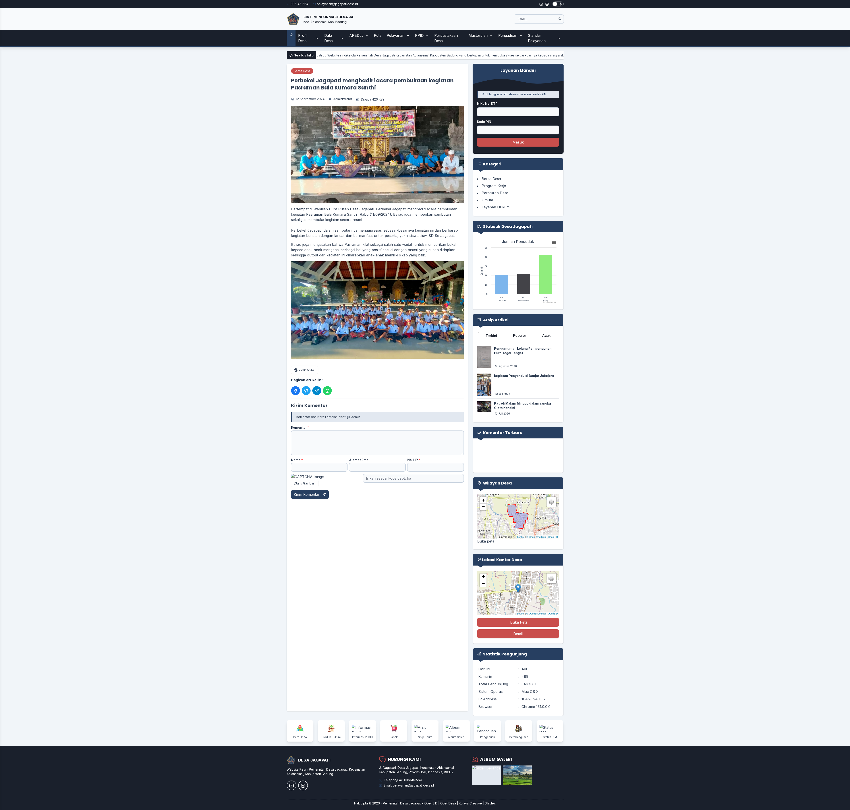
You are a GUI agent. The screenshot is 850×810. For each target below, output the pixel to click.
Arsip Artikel (495, 320)
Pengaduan (507, 35)
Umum (487, 200)
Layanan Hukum (496, 207)
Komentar (300, 427)
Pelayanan (395, 35)
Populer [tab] (519, 335)
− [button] (483, 507)
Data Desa (328, 38)
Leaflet (520, 537)
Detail (518, 634)
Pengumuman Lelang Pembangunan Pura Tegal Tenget (523, 351)
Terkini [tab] (491, 335)
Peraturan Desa (495, 193)
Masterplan (478, 35)
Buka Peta (518, 622)
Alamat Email (359, 460)
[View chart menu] (554, 242)
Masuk (518, 142)
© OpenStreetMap (536, 537)
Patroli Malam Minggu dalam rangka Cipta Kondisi (522, 405)
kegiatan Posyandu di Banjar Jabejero (524, 376)
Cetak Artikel (307, 369)
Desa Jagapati (410, 803)
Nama (297, 460)
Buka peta (485, 541)
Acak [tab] (546, 335)
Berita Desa (302, 71)
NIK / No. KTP (487, 103)
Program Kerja (494, 186)
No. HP (413, 460)
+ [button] (483, 500)
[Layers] (551, 502)
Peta (377, 35)
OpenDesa (448, 803)
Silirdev (490, 803)
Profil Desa (302, 38)
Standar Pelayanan (537, 38)
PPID (419, 35)
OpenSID (553, 537)
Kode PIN (484, 122)
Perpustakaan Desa (446, 38)
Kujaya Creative (470, 803)
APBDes (356, 35)
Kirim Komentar (307, 494)
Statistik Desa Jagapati (507, 226)
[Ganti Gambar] (305, 483)
